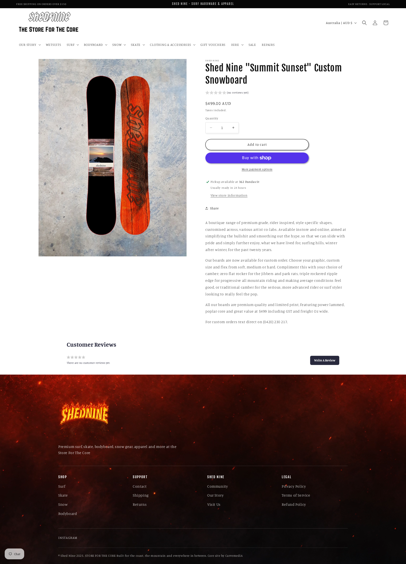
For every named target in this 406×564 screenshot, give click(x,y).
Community (217, 486)
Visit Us (214, 504)
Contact (140, 486)
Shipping (141, 495)
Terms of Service (296, 495)
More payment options (257, 169)
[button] (29, 45)
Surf (61, 486)
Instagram (67, 538)
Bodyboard (67, 513)
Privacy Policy (294, 486)
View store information (229, 195)
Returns (140, 504)
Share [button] (214, 208)
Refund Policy (294, 504)
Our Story (215, 495)
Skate (63, 495)
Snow (63, 504)
